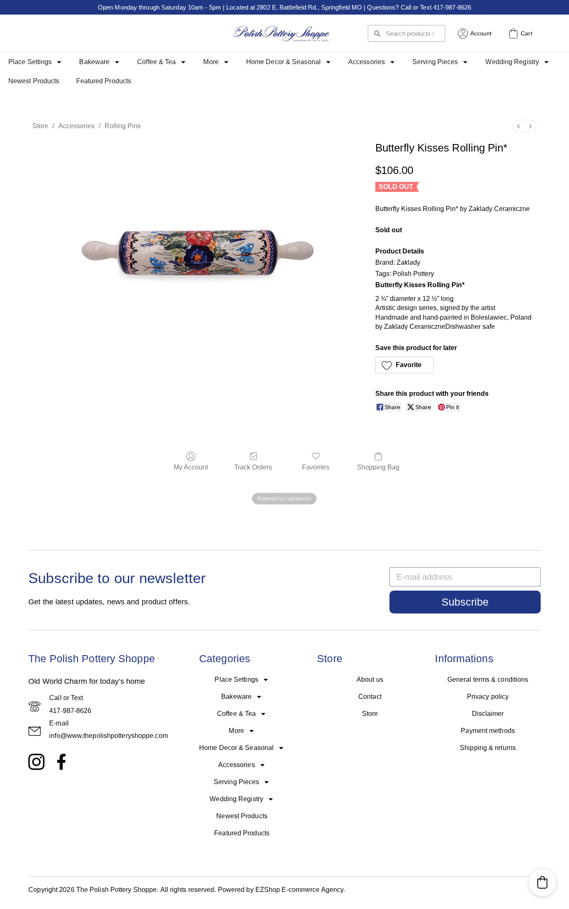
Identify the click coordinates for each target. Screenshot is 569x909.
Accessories (366, 61)
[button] (404, 365)
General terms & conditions (488, 679)
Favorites (315, 467)
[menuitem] (518, 126)
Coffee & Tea (156, 61)
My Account (191, 467)
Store (40, 125)
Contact (370, 696)
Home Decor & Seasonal (283, 61)
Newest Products (34, 80)
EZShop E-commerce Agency (299, 889)
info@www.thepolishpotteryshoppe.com (108, 735)
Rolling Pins (123, 125)
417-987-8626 (70, 710)
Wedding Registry (512, 61)
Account (481, 33)
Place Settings (30, 61)
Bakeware (94, 61)
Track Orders (253, 467)
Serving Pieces (435, 61)
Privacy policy (488, 696)
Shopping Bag (378, 467)
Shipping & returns (488, 747)
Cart (526, 33)
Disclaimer (488, 713)
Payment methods (488, 730)
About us (370, 679)
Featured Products (104, 80)
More (210, 61)
